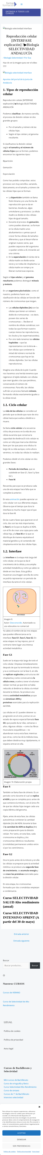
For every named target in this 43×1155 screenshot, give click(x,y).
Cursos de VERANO (11, 992)
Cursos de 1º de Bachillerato (16, 1094)
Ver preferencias (21, 1146)
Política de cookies (10, 1152)
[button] (39, 1107)
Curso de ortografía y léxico (16, 1083)
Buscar (6, 960)
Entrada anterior (21, 934)
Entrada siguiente (21, 940)
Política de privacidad (24, 1152)
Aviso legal (35, 1152)
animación (14, 499)
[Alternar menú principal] (21, 4)
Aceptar (21, 1133)
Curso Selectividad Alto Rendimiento (20, 1087)
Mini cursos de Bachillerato (16, 1080)
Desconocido (16, 622)
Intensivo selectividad (13, 1097)
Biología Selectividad (13, 57)
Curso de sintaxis (11, 1090)
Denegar (21, 1139)
